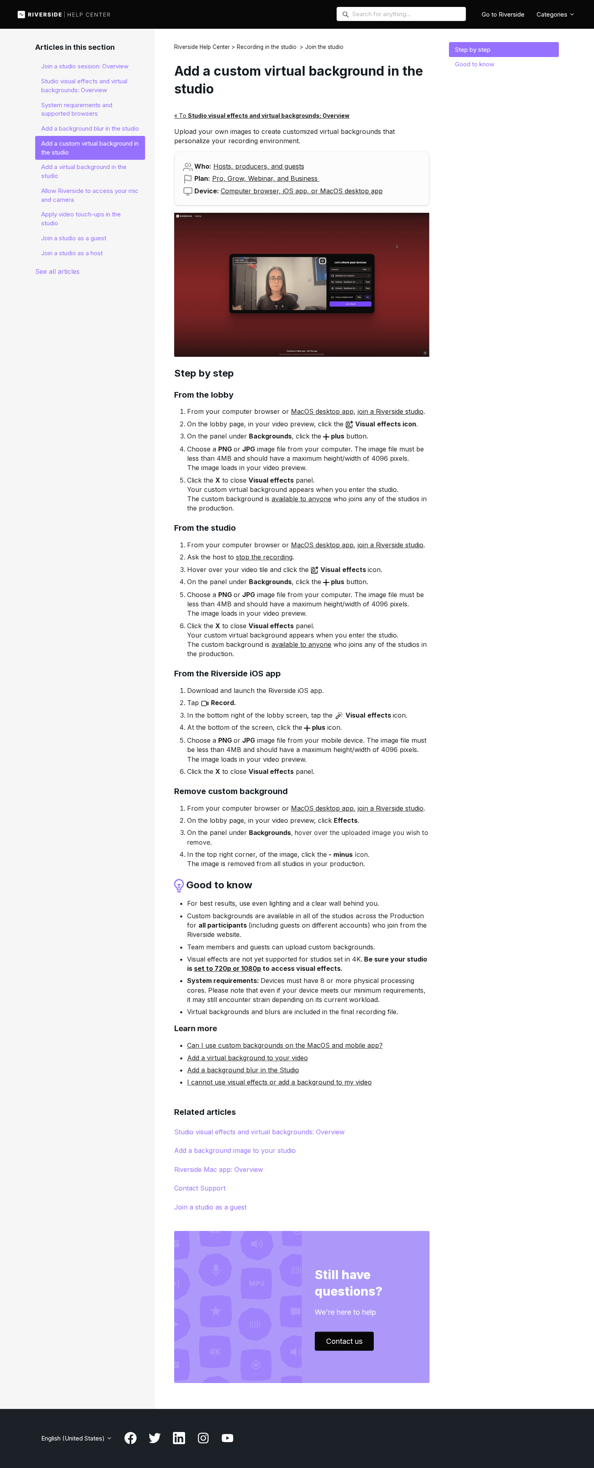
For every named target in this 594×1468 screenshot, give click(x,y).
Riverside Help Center (202, 47)
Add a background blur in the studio (90, 128)
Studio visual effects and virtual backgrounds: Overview (259, 1132)
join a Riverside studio (390, 411)
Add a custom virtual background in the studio (90, 148)
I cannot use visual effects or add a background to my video (279, 1082)
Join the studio (324, 47)
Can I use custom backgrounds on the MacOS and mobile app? (285, 1045)
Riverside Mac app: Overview (218, 1169)
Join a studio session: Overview (84, 66)
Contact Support (199, 1188)
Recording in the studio (267, 47)
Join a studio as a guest (210, 1207)
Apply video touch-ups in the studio (81, 218)
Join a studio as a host (72, 253)
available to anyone (301, 499)
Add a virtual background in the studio (83, 171)
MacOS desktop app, (323, 411)
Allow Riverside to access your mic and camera (90, 195)
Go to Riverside (503, 14)
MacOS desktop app (322, 545)
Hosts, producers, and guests (258, 166)
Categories (553, 14)
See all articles (57, 271)
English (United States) (73, 1438)
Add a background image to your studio (235, 1150)
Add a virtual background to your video (247, 1058)
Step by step (473, 49)
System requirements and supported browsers (76, 109)
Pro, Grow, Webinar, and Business (266, 178)
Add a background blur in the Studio (243, 1070)
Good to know (474, 64)
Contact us (344, 1341)
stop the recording (264, 557)
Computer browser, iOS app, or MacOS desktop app (302, 191)
